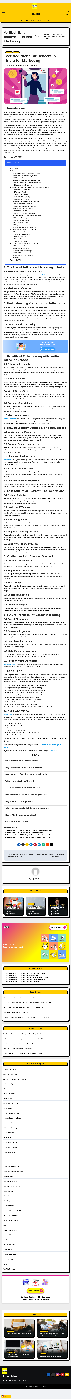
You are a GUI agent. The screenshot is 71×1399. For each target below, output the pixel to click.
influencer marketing (22, 65)
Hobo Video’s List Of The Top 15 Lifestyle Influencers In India (29, 830)
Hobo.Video (34, 14)
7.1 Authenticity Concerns (22, 232)
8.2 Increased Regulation (21, 248)
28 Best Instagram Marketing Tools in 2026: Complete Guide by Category (12, 909)
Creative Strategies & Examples (13, 1118)
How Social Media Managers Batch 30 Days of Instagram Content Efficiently (27, 1003)
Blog (49, 34)
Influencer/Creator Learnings (12, 1186)
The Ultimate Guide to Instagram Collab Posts (17, 1048)
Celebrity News (8, 1108)
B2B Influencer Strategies (11, 1089)
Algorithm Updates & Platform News (14, 1079)
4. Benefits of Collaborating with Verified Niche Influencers (30, 187)
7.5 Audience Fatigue (20, 241)
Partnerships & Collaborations (12, 1210)
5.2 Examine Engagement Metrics (24, 206)
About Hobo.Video (16, 260)
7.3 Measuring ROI (19, 237)
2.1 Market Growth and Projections (25, 176)
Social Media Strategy (10, 1230)
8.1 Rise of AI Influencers (21, 246)
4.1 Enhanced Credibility (21, 190)
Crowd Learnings (8, 1123)
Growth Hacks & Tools (10, 1147)
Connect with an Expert (47, 349)
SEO (4, 1225)
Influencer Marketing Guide (11, 1167)
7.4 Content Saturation (20, 239)
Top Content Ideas (9, 1245)
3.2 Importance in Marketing (22, 185)
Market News (7, 1196)
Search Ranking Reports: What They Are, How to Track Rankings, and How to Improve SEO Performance (35, 908)
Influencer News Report (10, 1181)
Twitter (5, 1264)
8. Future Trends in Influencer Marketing (24, 244)
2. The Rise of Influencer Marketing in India (25, 173)
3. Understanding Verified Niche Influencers (25, 180)
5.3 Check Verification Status (23, 208)
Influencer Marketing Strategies (13, 1171)
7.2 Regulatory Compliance (22, 234)
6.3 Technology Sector (20, 223)
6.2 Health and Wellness (21, 220)
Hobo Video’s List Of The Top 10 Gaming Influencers (23, 981)
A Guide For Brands (9, 1069)
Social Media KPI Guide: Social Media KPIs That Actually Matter (23, 1007)
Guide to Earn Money (10, 1152)
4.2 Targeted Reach (19, 192)
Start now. (53, 751)
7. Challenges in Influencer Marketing (23, 230)
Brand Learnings (8, 1098)
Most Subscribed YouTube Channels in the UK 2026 (19, 998)
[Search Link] (67, 13)
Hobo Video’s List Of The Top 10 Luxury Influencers (25, 832)
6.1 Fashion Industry (20, 218)
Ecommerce (7, 1137)
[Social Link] (48, 1375)
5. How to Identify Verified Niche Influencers (25, 201)
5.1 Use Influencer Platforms (23, 204)
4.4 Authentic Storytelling (21, 197)
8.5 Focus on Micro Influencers (23, 255)
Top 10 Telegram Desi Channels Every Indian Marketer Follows (22, 1053)
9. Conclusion (14, 258)
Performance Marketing (10, 1215)
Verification (8, 460)
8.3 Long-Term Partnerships (22, 251)
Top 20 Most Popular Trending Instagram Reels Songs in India (22, 1034)
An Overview (14, 171)
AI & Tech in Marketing (10, 1074)
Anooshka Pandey (35, 913)
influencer (11, 65)
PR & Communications (10, 1220)
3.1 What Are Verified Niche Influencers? (27, 183)
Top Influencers (16, 52)
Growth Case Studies (10, 1142)
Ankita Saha (12, 913)
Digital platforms (10, 419)
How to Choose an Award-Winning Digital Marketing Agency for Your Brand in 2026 (57, 909)
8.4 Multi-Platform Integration (23, 253)
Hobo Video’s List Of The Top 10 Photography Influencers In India (31, 835)
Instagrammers (8, 1191)
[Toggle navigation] (3, 12)
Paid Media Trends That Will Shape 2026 (16, 1012)
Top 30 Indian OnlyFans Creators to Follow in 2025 (19, 1044)
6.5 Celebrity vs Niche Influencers (24, 227)
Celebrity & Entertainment (11, 1103)
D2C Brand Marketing (10, 1128)
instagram (34, 65)
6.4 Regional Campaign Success (24, 225)
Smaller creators (10, 664)
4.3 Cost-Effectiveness (21, 194)
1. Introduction (15, 169)
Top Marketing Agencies (10, 1254)
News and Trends (8, 1206)
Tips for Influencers (9, 1240)
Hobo (5, 1157)
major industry (41, 275)
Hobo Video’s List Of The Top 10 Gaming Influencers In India (29, 837)
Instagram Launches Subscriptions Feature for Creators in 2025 (23, 1039)
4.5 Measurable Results (21, 199)
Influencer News (8, 1176)
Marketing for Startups (10, 1201)
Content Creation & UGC (11, 1113)
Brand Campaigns (9, 1094)
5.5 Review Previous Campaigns (24, 213)
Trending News (8, 1259)
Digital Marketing (56, 34)
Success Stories (8, 1235)
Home (45, 34)
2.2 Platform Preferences (21, 178)
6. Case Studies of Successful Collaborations (25, 215)
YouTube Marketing (9, 1269)
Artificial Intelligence (9, 1084)
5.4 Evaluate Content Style (22, 211)
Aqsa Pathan (36, 878)
